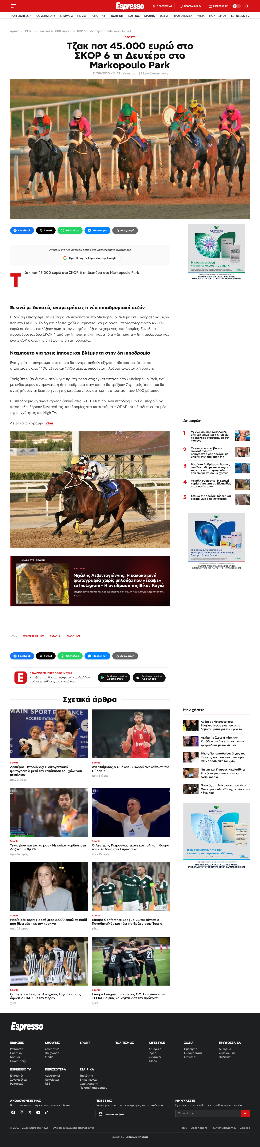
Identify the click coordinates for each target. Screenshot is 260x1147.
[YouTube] (38, 1112)
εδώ (49, 423)
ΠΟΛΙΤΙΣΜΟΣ (217, 16)
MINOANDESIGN (137, 1137)
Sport (85, 1043)
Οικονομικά (227, 1053)
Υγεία (153, 1053)
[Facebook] (13, 1112)
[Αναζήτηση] (246, 6)
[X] (30, 1112)
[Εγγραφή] (245, 1113)
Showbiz (52, 1043)
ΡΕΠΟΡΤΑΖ (98, 16)
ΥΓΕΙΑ (201, 16)
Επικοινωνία (88, 1079)
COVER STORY (45, 16)
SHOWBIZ (66, 16)
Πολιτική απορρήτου (93, 1087)
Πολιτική (16, 1053)
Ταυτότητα (86, 1075)
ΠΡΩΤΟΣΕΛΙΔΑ (182, 16)
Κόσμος (15, 1057)
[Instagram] (21, 1112)
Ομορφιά (155, 1049)
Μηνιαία (190, 1057)
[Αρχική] (27, 1026)
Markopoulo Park (34, 635)
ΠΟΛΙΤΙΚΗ (116, 16)
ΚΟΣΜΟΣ (134, 16)
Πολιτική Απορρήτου (223, 1127)
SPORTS (149, 16)
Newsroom (130, 73)
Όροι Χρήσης (89, 1083)
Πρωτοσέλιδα (230, 1043)
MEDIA (81, 16)
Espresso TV (20, 1069)
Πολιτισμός (124, 1043)
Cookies (245, 1127)
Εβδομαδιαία (193, 1053)
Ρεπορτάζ (16, 1049)
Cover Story (18, 1061)
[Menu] (13, 6)
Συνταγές (155, 1057)
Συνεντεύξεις (18, 1079)
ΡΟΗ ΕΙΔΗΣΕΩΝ (21, 16)
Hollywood (52, 1053)
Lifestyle (157, 1043)
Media (49, 1057)
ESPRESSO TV (240, 16)
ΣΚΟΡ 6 (56, 635)
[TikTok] (47, 1112)
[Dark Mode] (236, 6)
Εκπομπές (16, 1075)
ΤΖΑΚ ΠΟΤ (74, 635)
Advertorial (52, 1075)
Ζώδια (189, 1043)
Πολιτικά (225, 1057)
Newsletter (52, 1079)
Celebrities (52, 1049)
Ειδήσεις (17, 1043)
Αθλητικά (225, 1049)
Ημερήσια (191, 1049)
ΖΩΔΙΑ (164, 16)
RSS (47, 1083)
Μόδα (153, 1061)
